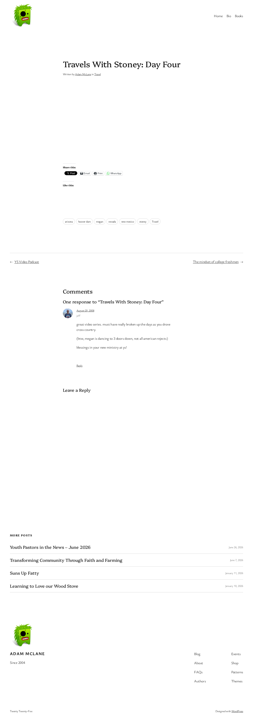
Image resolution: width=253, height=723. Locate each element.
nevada (112, 221)
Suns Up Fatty (24, 573)
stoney (142, 221)
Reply (79, 365)
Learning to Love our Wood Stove (44, 586)
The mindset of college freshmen (216, 261)
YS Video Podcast (26, 261)
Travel (97, 74)
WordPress (237, 711)
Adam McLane (83, 74)
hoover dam (84, 221)
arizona (69, 221)
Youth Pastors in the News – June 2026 (50, 547)
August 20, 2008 (85, 310)
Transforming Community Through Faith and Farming (66, 560)
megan (99, 221)
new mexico (127, 221)
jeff (78, 315)
